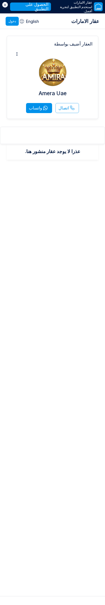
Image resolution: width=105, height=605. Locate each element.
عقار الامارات (85, 21)
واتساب (35, 108)
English (32, 21)
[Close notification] (5, 5)
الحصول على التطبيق (36, 7)
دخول (12, 21)
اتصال (64, 108)
